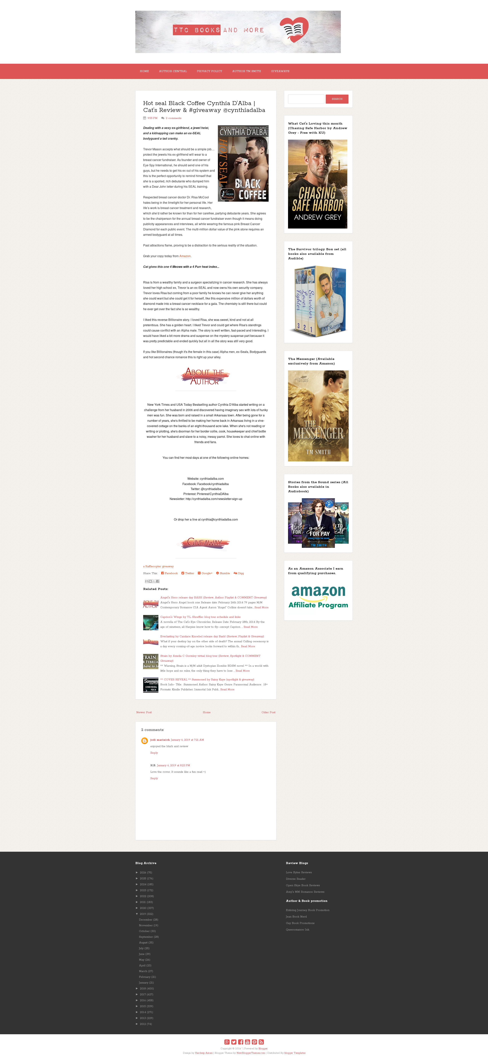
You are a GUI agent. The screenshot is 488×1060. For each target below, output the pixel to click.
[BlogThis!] (150, 581)
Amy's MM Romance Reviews (305, 892)
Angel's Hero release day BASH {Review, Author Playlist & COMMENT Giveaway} (213, 597)
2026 (143, 872)
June (141, 954)
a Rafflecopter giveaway (158, 566)
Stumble (224, 573)
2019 (143, 914)
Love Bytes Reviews (299, 872)
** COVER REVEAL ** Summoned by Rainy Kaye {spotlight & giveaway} (207, 679)
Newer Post (144, 712)
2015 (143, 1006)
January (143, 982)
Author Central (173, 71)
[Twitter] (233, 1042)
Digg (240, 573)
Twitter (189, 573)
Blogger (263, 1048)
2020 (143, 908)
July (141, 948)
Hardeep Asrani (204, 1053)
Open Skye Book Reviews (303, 885)
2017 (143, 994)
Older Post (268, 712)
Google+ (206, 573)
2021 (143, 902)
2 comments (173, 118)
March (143, 971)
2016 (143, 1000)
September (146, 937)
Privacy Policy (209, 71)
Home (144, 71)
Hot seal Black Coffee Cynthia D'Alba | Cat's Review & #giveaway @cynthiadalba (204, 107)
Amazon (185, 256)
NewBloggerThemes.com (251, 1053)
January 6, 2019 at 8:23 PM (173, 765)
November (146, 925)
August (143, 942)
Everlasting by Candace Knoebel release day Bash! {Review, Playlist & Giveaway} (212, 636)
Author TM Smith (246, 71)
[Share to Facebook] (158, 581)
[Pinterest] (254, 1042)
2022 (143, 896)
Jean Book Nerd (296, 916)
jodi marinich (160, 740)
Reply (154, 753)
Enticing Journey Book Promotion (307, 910)
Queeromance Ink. (298, 929)
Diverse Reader (296, 879)
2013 (143, 1018)
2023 (143, 890)
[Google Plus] (227, 1042)
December (145, 920)
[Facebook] (240, 1042)
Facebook (171, 573)
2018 (143, 988)
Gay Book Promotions (300, 923)
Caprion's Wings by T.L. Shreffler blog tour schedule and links (200, 617)
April (142, 965)
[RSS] (261, 1042)
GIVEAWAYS (280, 71)
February (144, 977)
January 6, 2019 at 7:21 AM (187, 740)
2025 (143, 878)
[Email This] (147, 581)
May (141, 960)
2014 (143, 1012)
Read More (261, 607)
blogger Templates (294, 1053)
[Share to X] (154, 581)
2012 (143, 1024)
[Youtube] (247, 1042)
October (144, 931)
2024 (143, 884)
